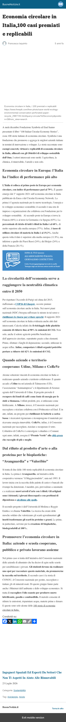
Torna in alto (58, 708)
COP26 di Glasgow (25, 304)
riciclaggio (13, 696)
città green (57, 435)
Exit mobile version (33, 717)
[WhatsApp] (19, 623)
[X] (9, 623)
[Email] (24, 623)
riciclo (22, 696)
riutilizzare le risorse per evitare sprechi (22, 317)
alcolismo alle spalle (27, 499)
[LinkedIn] (14, 623)
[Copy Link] (29, 623)
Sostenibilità (20, 690)
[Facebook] (4, 623)
